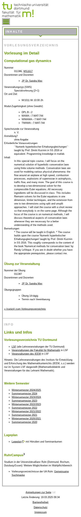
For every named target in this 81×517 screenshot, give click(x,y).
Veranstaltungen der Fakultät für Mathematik (36, 350)
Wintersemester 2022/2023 (26, 404)
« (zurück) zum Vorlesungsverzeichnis (25, 308)
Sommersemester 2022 (24, 407)
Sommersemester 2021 (24, 415)
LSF (14, 346)
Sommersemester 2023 (24, 400)
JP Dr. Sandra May (32, 80)
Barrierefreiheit (40, 502)
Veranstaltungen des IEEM (26, 353)
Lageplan (16, 441)
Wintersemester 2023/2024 (26, 397)
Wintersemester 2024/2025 (26, 390)
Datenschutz (40, 507)
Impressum (40, 512)
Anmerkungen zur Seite (38, 492)
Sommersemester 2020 (24, 422)
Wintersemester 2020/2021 (26, 418)
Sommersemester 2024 (24, 393)
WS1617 (28, 71)
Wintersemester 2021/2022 (26, 411)
